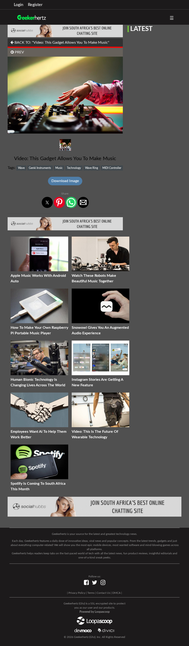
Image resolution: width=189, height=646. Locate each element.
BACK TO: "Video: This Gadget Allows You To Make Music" (61, 42)
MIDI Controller (111, 168)
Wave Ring (91, 168)
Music (59, 168)
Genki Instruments (40, 168)
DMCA (116, 592)
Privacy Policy (76, 592)
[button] (47, 202)
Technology (74, 168)
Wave (21, 168)
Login (18, 5)
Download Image (65, 181)
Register (35, 5)
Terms (90, 592)
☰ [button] (172, 18)
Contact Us (103, 592)
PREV (19, 52)
